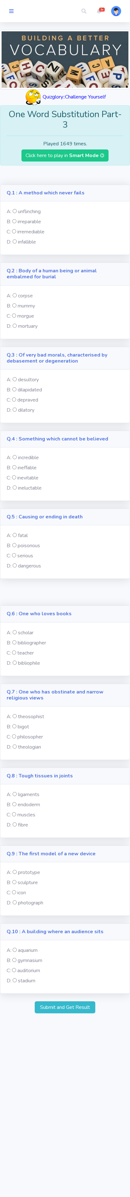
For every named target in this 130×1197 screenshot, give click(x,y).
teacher (25, 652)
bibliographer (32, 642)
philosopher (30, 736)
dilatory (26, 410)
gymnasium (30, 960)
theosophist (31, 716)
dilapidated (30, 389)
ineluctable (30, 487)
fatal (23, 535)
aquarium (28, 950)
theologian (29, 747)
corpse (25, 295)
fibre (23, 824)
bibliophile (29, 663)
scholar (25, 632)
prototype (29, 872)
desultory (28, 379)
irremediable (30, 231)
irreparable (29, 221)
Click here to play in (63, 155)
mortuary (28, 326)
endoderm (29, 804)
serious (25, 555)
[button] (84, 11)
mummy (26, 305)
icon (21, 892)
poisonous (29, 545)
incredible (28, 457)
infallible (27, 241)
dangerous (29, 565)
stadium (26, 980)
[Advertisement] (65, 175)
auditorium (28, 970)
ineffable (27, 467)
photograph (30, 902)
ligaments (28, 794)
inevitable (27, 477)
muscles (26, 814)
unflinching (29, 211)
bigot (23, 726)
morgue (25, 316)
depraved (27, 399)
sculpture (28, 882)
